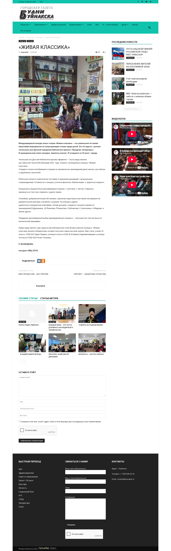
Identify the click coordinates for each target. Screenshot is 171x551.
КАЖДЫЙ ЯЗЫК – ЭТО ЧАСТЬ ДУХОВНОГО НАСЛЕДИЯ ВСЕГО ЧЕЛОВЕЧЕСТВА (61, 327)
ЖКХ (97, 25)
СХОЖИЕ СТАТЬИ (28, 298)
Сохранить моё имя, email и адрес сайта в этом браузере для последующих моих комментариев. (61, 422)
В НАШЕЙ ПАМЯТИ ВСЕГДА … (31, 354)
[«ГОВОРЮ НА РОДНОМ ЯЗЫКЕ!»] (92, 313)
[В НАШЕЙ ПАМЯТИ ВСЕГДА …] (32, 342)
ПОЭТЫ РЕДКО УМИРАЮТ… (29, 325)
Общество (24, 25)
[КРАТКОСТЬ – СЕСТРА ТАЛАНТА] (92, 342)
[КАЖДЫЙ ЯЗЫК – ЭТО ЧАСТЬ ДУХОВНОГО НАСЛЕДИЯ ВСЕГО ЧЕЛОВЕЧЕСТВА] (62, 313)
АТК (20, 495)
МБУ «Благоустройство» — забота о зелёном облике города (139, 96)
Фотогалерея (25, 31)
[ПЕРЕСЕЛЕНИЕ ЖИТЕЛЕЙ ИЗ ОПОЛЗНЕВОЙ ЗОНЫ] (118, 68)
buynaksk (24, 52)
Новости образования (28, 476)
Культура (30, 41)
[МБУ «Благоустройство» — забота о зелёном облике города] (118, 98)
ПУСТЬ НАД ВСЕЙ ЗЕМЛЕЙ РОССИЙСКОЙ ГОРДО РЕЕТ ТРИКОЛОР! (139, 52)
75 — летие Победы (110, 25)
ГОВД (21, 499)
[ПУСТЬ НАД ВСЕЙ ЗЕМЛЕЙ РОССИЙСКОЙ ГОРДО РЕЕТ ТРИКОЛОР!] (118, 54)
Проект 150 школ (26, 480)
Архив (123, 25)
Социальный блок (26, 491)
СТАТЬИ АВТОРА (49, 298)
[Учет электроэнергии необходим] (118, 83)
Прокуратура (24, 503)
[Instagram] (142, 1)
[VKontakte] (150, 1)
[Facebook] (138, 1)
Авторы (135, 25)
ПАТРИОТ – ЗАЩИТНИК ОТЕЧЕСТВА (90, 274)
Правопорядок (75, 25)
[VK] (39, 261)
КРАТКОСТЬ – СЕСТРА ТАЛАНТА (91, 354)
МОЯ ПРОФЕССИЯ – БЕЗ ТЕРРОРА (33, 274)
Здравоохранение (58, 25)
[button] (149, 28)
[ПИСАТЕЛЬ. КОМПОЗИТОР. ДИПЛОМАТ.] (62, 342)
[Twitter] (146, 1)
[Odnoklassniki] (43, 261)
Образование (39, 25)
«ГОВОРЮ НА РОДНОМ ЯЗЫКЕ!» (90, 325)
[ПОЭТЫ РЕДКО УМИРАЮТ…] (32, 313)
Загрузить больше (131, 109)
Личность (23, 488)
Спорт (89, 25)
